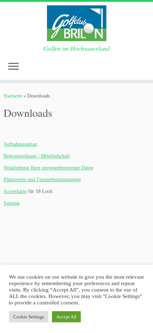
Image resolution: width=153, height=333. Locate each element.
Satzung (12, 203)
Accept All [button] (66, 316)
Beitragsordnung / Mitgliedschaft (37, 156)
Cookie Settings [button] (28, 316)
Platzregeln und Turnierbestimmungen (42, 179)
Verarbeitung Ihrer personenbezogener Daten (48, 167)
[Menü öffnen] (13, 66)
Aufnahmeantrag (20, 144)
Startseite (13, 96)
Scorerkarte (15, 191)
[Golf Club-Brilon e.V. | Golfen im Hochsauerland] (76, 23)
